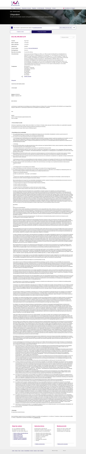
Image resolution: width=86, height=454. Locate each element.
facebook (68, 450)
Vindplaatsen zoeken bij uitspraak (20, 438)
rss (59, 450)
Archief (38, 450)
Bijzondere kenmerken (16, 52)
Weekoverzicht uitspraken (63, 444)
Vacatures (35, 450)
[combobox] (67, 37)
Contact (54, 8)
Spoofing (31, 450)
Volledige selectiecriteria (40, 444)
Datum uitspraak (14, 42)
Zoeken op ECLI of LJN (18, 435)
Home (12, 8)
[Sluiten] (74, 27)
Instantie (13, 40)
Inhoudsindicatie (14, 53)
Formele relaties (14, 48)
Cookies (22, 450)
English (13, 450)
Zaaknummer (14, 46)
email (60, 450)
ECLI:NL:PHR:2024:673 (33, 48)
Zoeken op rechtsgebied (18, 436)
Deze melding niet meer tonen (66, 27)
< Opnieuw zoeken (20, 31)
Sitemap (16, 450)
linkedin (72, 450)
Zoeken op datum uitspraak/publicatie (20, 433)
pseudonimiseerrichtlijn (37, 27)
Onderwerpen (18, 8)
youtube (74, 450)
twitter (67, 450)
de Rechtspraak (40, 8)
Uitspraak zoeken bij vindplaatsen (20, 439)
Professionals (48, 8)
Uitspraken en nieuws (26, 8)
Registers (34, 8)
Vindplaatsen (14, 66)
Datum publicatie (14, 44)
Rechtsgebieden (14, 50)
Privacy (19, 450)
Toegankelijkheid (26, 450)
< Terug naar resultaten (41, 31)
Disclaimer (41, 450)
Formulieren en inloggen (70, 8)
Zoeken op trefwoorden (17, 434)
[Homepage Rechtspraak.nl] (14, 3)
